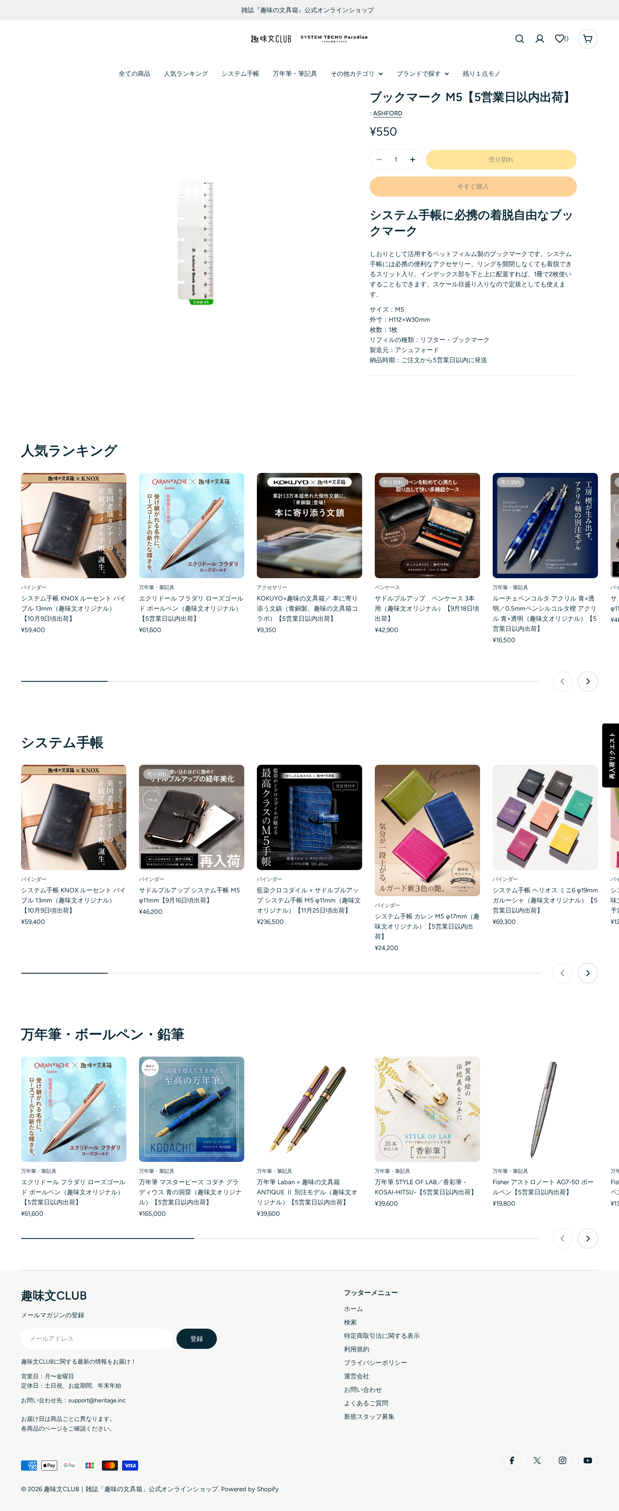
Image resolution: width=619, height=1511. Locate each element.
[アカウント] (540, 39)
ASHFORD (387, 113)
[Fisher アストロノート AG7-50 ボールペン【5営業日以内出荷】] (545, 1109)
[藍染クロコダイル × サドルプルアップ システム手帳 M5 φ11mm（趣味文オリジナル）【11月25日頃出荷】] (309, 817)
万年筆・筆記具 (156, 587)
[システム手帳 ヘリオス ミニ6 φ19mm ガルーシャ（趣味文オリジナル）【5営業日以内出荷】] (545, 817)
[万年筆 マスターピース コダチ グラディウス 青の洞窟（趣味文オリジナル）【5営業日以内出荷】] (191, 1109)
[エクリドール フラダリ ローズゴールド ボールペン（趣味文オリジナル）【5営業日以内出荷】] (191, 525)
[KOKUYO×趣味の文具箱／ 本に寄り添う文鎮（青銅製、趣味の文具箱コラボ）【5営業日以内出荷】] (309, 525)
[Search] (520, 39)
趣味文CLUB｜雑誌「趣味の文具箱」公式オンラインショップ (131, 1489)
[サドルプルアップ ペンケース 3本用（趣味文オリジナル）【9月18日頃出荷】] (427, 525)
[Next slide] (588, 681)
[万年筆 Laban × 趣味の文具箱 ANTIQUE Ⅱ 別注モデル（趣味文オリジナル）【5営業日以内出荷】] (309, 1109)
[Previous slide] (562, 681)
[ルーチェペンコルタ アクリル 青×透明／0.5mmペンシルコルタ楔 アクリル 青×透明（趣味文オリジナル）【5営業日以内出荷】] (545, 525)
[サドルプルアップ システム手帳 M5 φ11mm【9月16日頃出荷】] (191, 817)
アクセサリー (272, 587)
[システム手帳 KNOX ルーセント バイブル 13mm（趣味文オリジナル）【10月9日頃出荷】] (73, 525)
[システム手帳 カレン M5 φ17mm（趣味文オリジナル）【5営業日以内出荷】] (427, 831)
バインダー (33, 587)
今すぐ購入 (473, 186)
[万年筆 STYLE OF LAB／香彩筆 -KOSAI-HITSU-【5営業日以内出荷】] (427, 1109)
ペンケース (387, 587)
